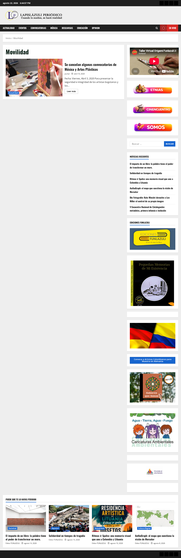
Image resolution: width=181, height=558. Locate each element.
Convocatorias (38, 28)
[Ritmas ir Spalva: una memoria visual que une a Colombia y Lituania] (112, 518)
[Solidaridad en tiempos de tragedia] (69, 518)
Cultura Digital (144, 528)
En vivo (172, 28)
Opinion (96, 28)
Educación (82, 28)
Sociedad (12, 528)
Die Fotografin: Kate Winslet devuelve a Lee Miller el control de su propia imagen (150, 199)
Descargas (67, 28)
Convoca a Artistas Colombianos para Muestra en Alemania (152, 360)
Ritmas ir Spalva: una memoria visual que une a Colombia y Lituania (111, 537)
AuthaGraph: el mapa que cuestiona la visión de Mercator (154, 537)
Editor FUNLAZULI (13, 543)
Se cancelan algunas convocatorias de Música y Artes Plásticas (34, 78)
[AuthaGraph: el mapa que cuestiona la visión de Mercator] (155, 518)
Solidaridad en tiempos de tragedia (146, 173)
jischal (67, 74)
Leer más (72, 92)
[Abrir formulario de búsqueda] (157, 28)
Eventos (22, 28)
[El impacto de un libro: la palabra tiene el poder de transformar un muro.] (26, 518)
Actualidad (8, 28)
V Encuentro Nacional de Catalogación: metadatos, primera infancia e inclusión (148, 208)
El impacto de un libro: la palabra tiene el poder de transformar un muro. (151, 165)
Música (54, 28)
